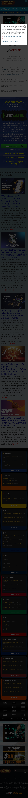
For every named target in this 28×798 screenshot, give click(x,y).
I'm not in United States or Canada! (10, 41)
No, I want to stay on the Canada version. (12, 39)
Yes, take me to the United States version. (12, 36)
